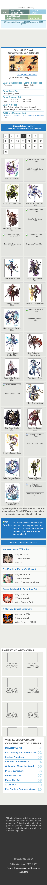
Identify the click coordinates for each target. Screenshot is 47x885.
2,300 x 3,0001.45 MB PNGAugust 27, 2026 (12, 690)
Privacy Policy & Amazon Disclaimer (23, 868)
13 (35, 141)
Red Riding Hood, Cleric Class (12, 229)
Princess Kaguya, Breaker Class (12, 354)
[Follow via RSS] (8, 813)
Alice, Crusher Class (35, 403)
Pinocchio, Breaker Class (35, 320)
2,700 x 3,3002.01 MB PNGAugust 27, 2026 (33, 665)
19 (29, 146)
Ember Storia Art (13, 775)
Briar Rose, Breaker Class (34, 279)
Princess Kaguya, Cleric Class (35, 204)
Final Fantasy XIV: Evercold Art (20, 752)
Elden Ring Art (12, 780)
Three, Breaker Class (12, 394)
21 (41, 146)
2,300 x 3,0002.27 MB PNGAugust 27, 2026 (12, 715)
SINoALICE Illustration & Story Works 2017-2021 (24, 115)
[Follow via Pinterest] (39, 813)
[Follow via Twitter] (31, 813)
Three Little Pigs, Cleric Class (12, 245)
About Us (23, 872)
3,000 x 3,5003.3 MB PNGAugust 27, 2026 (33, 715)
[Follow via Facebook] (23, 813)
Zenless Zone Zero (14, 757)
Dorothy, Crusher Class (12, 453)
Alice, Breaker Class (12, 278)
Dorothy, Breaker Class (35, 303)
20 (35, 146)
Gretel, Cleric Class (12, 178)
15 (6, 146)
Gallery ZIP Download (27, 75)
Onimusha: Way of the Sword (19, 766)
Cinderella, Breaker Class (12, 304)
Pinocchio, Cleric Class (12, 203)
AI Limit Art (10, 785)
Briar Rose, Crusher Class (12, 429)
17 (17, 146)
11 (23, 141)
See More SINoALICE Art (35, 494)
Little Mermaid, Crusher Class (12, 479)
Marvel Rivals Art (13, 748)
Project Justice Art (14, 771)
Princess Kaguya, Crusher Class (12, 504)
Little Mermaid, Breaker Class (12, 329)
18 (23, 146)
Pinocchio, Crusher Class (35, 479)
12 (29, 141)
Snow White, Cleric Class (35, 220)
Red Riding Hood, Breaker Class (35, 354)
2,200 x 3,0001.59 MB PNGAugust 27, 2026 (12, 665)
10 (17, 141)
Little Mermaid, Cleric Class (35, 170)
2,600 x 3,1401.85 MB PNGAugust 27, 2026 (33, 690)
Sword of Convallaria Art (17, 762)
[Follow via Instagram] (15, 813)
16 (11, 146)
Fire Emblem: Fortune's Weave (20, 789)
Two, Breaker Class (35, 378)
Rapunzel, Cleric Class (34, 244)
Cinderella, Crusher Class (35, 429)
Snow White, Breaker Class (12, 379)
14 (41, 141)
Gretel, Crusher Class (35, 444)
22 (6, 152)
